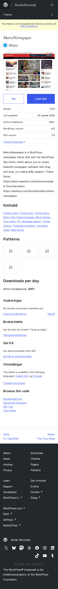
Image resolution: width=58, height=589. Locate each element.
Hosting (7, 464)
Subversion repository (15, 402)
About (6, 453)
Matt (7, 514)
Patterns (36, 470)
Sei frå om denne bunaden (17, 356)
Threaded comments (24, 225)
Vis (14, 98)
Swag (35, 497)
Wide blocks (17, 230)
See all (51, 313)
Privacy (7, 470)
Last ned (41, 98)
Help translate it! (29, 26)
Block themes (43, 217)
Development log (12, 398)
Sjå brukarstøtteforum (15, 335)
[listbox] (29, 259)
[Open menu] (53, 5)
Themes (7, 14)
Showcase (37, 453)
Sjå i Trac (8, 406)
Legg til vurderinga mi (14, 313)
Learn (6, 480)
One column (9, 221)
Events (35, 486)
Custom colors (11, 213)
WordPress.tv (12, 497)
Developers (10, 492)
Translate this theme (14, 383)
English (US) (22, 376)
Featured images (25, 217)
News (6, 458)
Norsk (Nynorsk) (21, 539)
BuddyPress (12, 525)
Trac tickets (9, 410)
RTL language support (29, 221)
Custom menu (42, 213)
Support (8, 486)
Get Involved (38, 480)
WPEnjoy (13, 45)
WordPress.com (14, 508)
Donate (37, 492)
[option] (10, 251)
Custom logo (26, 213)
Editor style (9, 217)
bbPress (9, 519)
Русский (37, 376)
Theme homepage (13, 141)
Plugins (35, 464)
